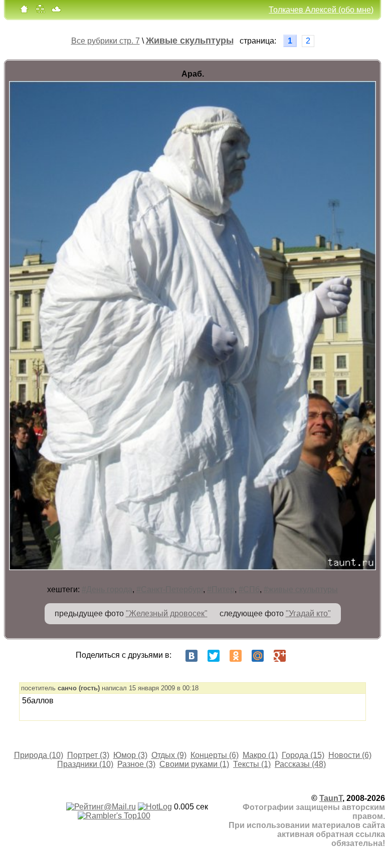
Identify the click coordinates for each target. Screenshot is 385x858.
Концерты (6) (214, 755)
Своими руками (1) (194, 764)
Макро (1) (260, 755)
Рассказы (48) (300, 764)
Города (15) (303, 755)
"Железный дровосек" (167, 613)
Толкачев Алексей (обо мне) (321, 10)
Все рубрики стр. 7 (105, 41)
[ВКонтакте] (191, 656)
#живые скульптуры (301, 589)
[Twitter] (214, 656)
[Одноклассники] (236, 656)
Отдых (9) (168, 755)
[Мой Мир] (258, 656)
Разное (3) (136, 764)
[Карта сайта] (40, 11)
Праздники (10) (85, 764)
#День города (107, 589)
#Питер (221, 589)
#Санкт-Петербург (169, 589)
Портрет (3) (88, 755)
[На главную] (24, 11)
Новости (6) (349, 755)
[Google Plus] (280, 656)
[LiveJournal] (302, 656)
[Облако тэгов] (56, 11)
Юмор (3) (130, 755)
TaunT (330, 798)
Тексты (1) (252, 764)
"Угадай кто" (308, 613)
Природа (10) (38, 755)
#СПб (249, 589)
